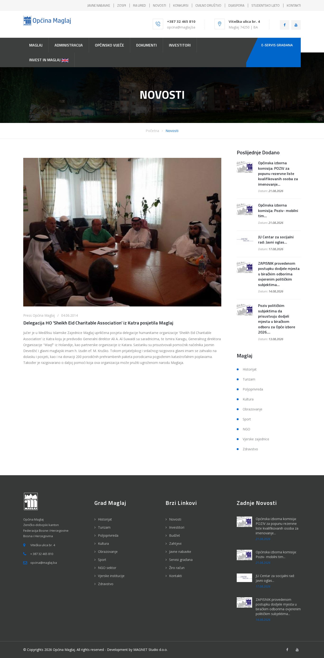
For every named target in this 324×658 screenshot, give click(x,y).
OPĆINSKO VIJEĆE (109, 45)
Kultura (248, 399)
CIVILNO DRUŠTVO (208, 5)
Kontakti (175, 575)
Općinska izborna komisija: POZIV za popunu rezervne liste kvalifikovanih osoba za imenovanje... (278, 173)
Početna (152, 130)
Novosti (172, 130)
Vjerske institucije (111, 575)
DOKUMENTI (146, 45)
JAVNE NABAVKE (98, 5)
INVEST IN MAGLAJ (45, 60)
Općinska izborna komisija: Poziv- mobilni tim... (278, 210)
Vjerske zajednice (256, 439)
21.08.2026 (275, 191)
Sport (247, 419)
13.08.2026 (275, 339)
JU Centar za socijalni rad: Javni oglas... (276, 239)
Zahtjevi (175, 543)
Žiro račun (177, 567)
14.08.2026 (275, 291)
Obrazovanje (252, 409)
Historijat (250, 369)
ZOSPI (121, 5)
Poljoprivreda (253, 389)
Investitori (176, 527)
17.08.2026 (275, 249)
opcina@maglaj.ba (181, 27)
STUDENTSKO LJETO (265, 5)
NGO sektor (107, 567)
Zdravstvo (250, 449)
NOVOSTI (159, 5)
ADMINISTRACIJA (69, 45)
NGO (246, 429)
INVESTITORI (180, 45)
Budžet (174, 535)
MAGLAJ (35, 45)
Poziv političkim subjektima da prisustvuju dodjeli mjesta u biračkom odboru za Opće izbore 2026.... (276, 319)
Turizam (249, 379)
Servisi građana (181, 559)
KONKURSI (180, 5)
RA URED (139, 5)
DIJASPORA (236, 5)
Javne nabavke (180, 551)
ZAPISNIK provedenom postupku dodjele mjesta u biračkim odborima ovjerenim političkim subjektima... (279, 273)
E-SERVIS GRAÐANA (277, 45)
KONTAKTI (294, 5)
